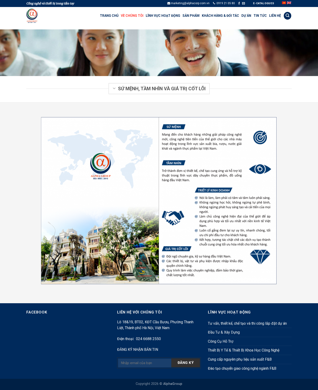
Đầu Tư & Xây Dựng (224, 332)
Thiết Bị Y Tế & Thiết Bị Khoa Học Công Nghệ (243, 350)
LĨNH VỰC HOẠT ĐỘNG (163, 15)
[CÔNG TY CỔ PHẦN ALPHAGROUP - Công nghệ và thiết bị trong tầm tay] (38, 15)
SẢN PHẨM (191, 15)
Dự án (246, 15)
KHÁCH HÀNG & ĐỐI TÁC (220, 15)
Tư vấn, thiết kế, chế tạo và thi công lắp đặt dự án (247, 323)
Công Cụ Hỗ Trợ (220, 341)
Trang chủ (109, 15)
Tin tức (260, 15)
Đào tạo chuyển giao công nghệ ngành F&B (242, 368)
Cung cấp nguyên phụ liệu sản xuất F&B (240, 359)
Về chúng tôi (132, 15)
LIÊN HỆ (275, 15)
